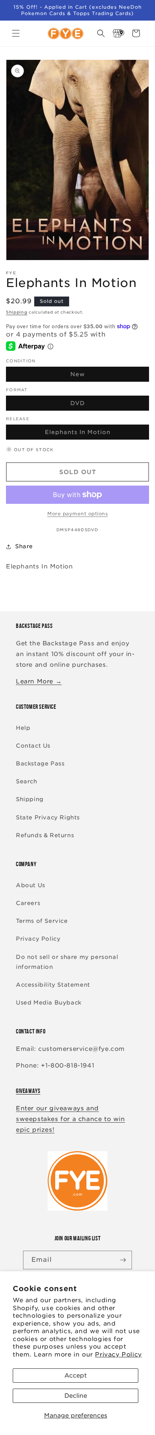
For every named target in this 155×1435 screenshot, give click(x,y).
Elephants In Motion (96, 434)
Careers (28, 903)
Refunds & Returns (45, 835)
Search (26, 781)
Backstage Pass (40, 763)
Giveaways (28, 1090)
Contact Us (33, 745)
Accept (75, 1375)
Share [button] (24, 546)
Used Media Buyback (48, 1002)
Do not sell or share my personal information (67, 962)
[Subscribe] (123, 1260)
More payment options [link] (77, 514)
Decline (75, 1395)
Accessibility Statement (53, 985)
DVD (96, 405)
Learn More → (39, 681)
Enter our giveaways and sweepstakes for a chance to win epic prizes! (70, 1119)
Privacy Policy (118, 1354)
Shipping (16, 312)
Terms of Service (42, 921)
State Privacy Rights (48, 817)
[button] (16, 33)
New (96, 376)
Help (23, 728)
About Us (30, 885)
